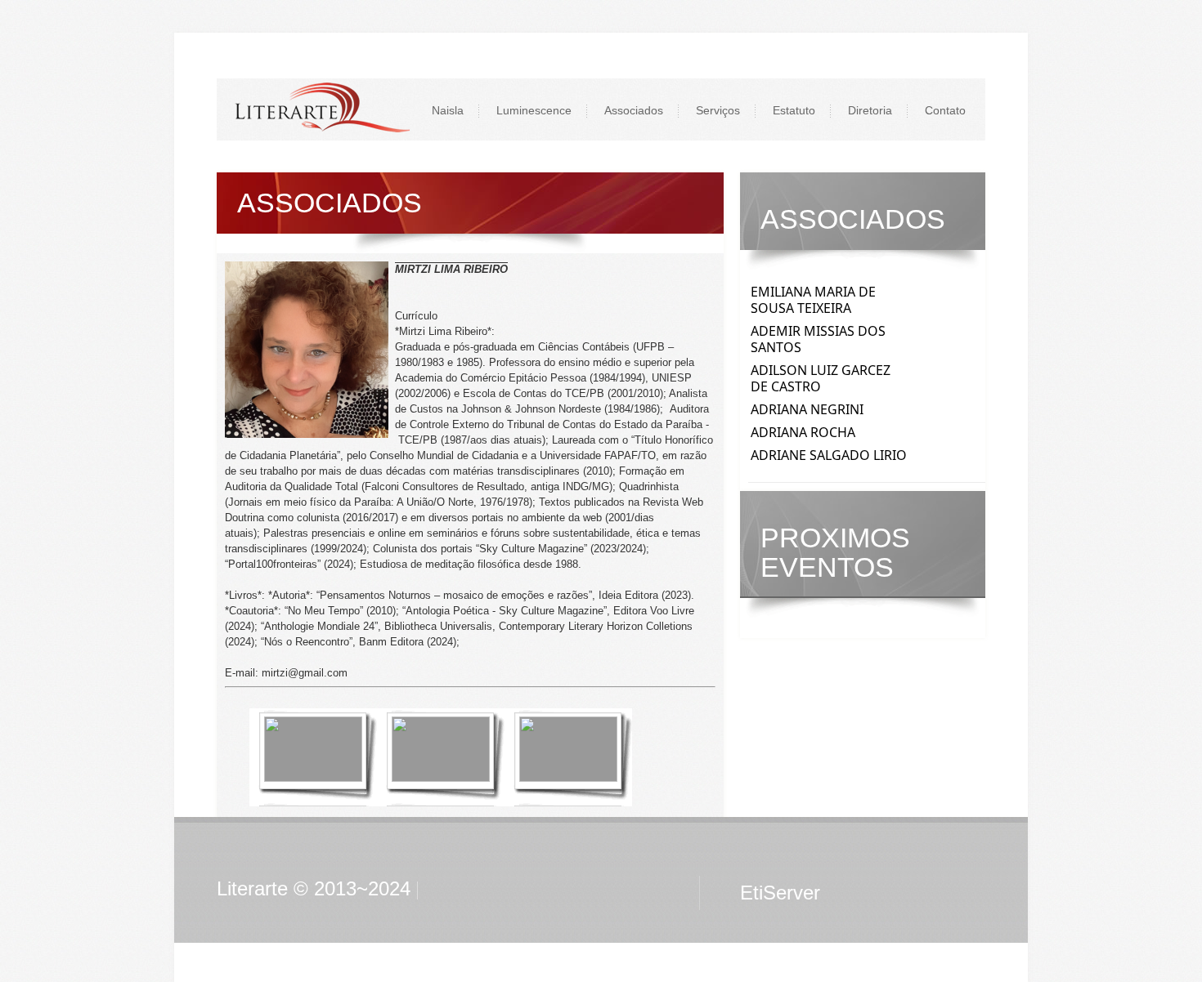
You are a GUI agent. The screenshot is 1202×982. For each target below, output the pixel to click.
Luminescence (534, 110)
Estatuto (794, 110)
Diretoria (870, 110)
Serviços (718, 110)
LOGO (322, 109)
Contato (945, 110)
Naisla (448, 110)
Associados (633, 110)
